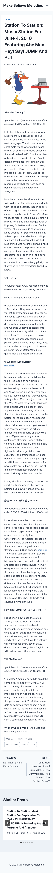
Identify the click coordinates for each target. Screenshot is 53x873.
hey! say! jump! (25, 739)
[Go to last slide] (7, 823)
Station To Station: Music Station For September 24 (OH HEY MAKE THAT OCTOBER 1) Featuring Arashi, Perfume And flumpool (26, 819)
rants (25, 744)
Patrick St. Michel (14, 64)
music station (12, 744)
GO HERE (9, 365)
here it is (42, 550)
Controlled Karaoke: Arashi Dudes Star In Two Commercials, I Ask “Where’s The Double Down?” (39, 770)
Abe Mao (10, 739)
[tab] (21, 842)
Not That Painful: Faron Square (12, 762)
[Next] (45, 823)
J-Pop (7, 20)
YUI (33, 744)
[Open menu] (47, 5)
